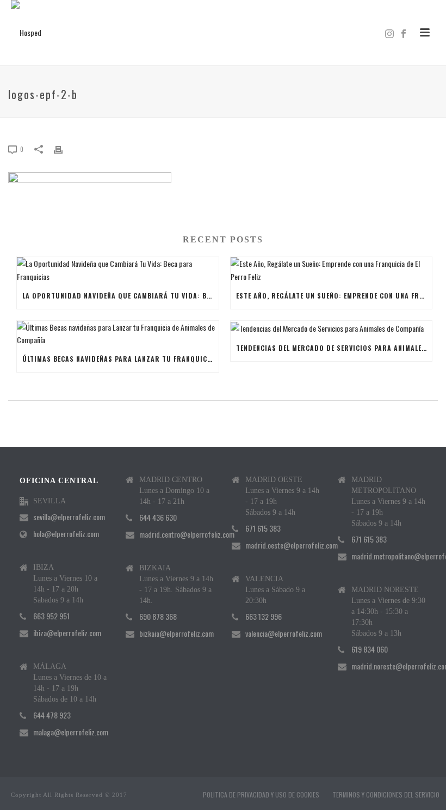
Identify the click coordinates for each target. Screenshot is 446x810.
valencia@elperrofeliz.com (283, 633)
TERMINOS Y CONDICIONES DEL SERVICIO (385, 794)
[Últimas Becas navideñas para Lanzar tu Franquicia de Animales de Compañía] (118, 333)
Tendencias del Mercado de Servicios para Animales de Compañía (334, 347)
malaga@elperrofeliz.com (70, 732)
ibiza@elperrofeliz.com (67, 633)
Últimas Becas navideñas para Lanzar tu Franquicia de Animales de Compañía (120, 358)
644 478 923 (52, 715)
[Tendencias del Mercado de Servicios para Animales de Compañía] (331, 328)
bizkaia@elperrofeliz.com (176, 633)
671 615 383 (263, 528)
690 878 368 (158, 617)
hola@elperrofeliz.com (66, 534)
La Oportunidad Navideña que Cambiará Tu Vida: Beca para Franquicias (120, 295)
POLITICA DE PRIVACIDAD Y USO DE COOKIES (261, 794)
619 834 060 (369, 649)
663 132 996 (263, 617)
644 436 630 (158, 517)
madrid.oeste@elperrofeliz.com (291, 545)
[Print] (63, 148)
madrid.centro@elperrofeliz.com (186, 534)
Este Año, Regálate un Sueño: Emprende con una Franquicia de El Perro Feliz (334, 295)
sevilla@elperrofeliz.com (69, 517)
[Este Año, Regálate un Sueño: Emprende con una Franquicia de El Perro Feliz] (331, 269)
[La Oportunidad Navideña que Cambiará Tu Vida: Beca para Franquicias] (118, 269)
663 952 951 (51, 616)
